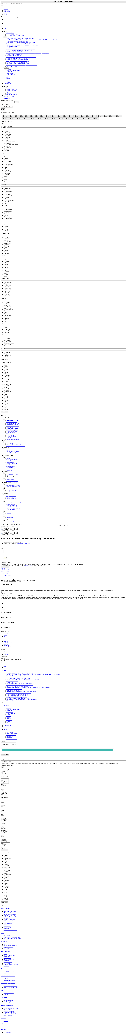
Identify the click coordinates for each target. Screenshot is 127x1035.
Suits (7, 475)
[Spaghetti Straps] (4, 847)
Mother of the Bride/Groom (11, 144)
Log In (5, 14)
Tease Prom (9, 470)
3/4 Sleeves (7, 340)
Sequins (7, 253)
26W (34, 119)
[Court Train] (4, 822)
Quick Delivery (27, 543)
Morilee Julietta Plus (11, 436)
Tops (6, 179)
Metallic (7, 226)
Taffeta (6, 274)
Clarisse (8, 458)
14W (112, 116)
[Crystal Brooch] (4, 809)
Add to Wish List (4, 567)
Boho (6, 158)
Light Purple (8, 384)
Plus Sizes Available (9, 200)
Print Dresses (8, 170)
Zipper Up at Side (9, 218)
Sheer (6, 215)
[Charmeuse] (3, 812)
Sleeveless (7, 346)
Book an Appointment (16, 3)
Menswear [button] (6, 471)
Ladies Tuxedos (10, 479)
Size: (2, 548)
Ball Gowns (8, 157)
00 (12, 116)
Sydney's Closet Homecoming (13, 486)
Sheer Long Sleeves (9, 343)
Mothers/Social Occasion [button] (7, 1005)
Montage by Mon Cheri (11, 505)
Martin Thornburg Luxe (12, 430)
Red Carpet (7, 149)
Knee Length (8, 289)
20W (13, 119)
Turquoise (7, 374)
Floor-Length (8, 288)
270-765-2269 (4, 3)
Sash (6, 252)
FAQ (5, 636)
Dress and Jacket (9, 160)
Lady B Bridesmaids (11, 452)
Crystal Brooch (8, 241)
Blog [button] (5, 670)
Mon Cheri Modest (10, 432)
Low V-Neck (8, 308)
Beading (7, 238)
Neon (6, 228)
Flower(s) (7, 246)
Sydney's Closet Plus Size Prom (13, 468)
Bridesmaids (8, 133)
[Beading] (4, 806)
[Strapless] (4, 848)
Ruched (7, 201)
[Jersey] (3, 815)
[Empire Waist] (4, 832)
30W (48, 119)
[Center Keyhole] (5, 788)
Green (6, 369)
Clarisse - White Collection (12, 423)
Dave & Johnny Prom (11, 463)
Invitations (8, 513)
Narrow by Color (7, 362)
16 (60, 116)
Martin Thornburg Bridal (12, 428)
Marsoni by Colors (10, 504)
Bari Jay (8, 450)
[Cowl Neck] (4, 825)
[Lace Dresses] (5, 783)
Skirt (6, 176)
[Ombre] (2, 802)
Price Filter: (5, 106)
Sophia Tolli (9, 437)
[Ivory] (5, 558)
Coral (6, 397)
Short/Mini (7, 291)
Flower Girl (7, 140)
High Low (7, 194)
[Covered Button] (4, 792)
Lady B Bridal (9, 427)
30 (100, 116)
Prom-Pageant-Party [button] (6, 951)
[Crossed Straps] (4, 793)
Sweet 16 (7, 150)
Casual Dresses (8, 134)
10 (42, 116)
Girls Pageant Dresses (10, 141)
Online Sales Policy (5, 569)
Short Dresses (8, 174)
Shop (5, 666)
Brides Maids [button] (4, 941)
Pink (6, 387)
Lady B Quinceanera (11, 496)
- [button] (4, 419)
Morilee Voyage (10, 435)
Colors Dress (9, 460)
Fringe (6, 247)
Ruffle (6, 250)
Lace (6, 249)
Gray (6, 406)
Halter (6, 303)
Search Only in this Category (9, 104)
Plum (6, 393)
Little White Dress (9, 164)
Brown (6, 403)
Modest (6, 167)
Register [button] (6, 729)
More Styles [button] (6, 519)
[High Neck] (4, 827)
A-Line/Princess (8, 327)
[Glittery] (2, 798)
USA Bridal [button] (6, 705)
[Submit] (17, 17)
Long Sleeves (8, 341)
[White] (7, 558)
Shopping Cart (7, 11)
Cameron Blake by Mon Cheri (13, 502)
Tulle (6, 276)
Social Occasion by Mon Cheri (13, 508)
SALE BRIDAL (10, 443)
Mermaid (7, 330)
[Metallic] (2, 800)
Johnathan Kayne (10, 466)
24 (83, 116)
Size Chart (3, 568)
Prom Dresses (8, 146)
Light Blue (7, 375)
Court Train (7, 287)
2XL (96, 119)
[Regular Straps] (4, 846)
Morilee (8, 434)
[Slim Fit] (4, 835)
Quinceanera (8, 147)
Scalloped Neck (8, 314)
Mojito (6, 366)
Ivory (6, 399)
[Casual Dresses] (6, 775)
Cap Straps (7, 352)
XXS (62, 119)
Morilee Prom (9, 467)
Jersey (6, 264)
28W (41, 119)
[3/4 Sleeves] (5, 839)
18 (65, 116)
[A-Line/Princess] (4, 831)
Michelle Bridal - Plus (11, 431)
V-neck (6, 321)
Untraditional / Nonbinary (12, 481)
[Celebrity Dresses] (5, 787)
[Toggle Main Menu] (1, 26)
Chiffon (7, 261)
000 (6, 116)
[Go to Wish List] (2, 5)
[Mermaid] (4, 834)
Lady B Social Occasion (12, 506)
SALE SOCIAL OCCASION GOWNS (15, 446)
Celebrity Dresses (9, 190)
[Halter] (4, 826)
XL (90, 119)
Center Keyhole (8, 191)
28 (94, 116)
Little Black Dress (9, 163)
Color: (2, 555)
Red (6, 394)
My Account (6, 10)
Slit (6, 203)
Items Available (7, 575)
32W (55, 119)
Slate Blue (7, 376)
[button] (5, 28)
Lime (6, 371)
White (6, 409)
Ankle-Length (8, 282)
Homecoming (8, 143)
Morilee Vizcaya (10, 497)
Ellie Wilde (9, 464)
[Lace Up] (4, 794)
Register (5, 13)
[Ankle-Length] (4, 818)
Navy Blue (7, 379)
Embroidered (8, 243)
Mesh (6, 267)
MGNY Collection (10, 509)
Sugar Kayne (9, 492)
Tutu (6, 180)
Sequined (7, 271)
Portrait (6, 312)
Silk (6, 273)
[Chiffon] (3, 813)
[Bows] (4, 807)
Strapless (7, 318)
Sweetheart (7, 320)
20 (71, 116)
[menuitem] (65, 9)
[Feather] (3, 814)
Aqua (6, 372)
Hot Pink (7, 388)
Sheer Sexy (7, 173)
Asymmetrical (8, 284)
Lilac (6, 382)
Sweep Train (8, 292)
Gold (6, 402)
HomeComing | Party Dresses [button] (8, 983)
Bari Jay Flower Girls (11, 490)
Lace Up (7, 212)
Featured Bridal (10, 521)
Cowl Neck (7, 302)
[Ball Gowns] (5, 779)
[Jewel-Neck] (4, 828)
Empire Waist (8, 329)
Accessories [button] (3, 1018)
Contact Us (6, 633)
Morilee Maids (9, 454)
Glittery (7, 225)
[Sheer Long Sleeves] (5, 841)
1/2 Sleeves (7, 338)
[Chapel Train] (4, 821)
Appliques (7, 237)
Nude (6, 400)
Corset (6, 193)
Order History (7, 653)
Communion (8, 137)
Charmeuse (7, 260)
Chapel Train (8, 285)
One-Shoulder (8, 311)
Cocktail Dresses (9, 135)
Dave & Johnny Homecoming (13, 485)
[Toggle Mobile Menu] (1, 662)
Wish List (6, 9)
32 (106, 116)
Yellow (6, 365)
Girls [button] (2, 990)
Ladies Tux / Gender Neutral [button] (10, 476)
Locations (6, 644)
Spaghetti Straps (8, 355)
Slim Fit (7, 332)
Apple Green (8, 368)
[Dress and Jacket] (5, 781)
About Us (6, 641)
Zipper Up (7, 217)
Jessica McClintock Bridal (12, 426)
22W (20, 119)
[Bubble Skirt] (5, 785)
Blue (6, 378)
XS (68, 119)
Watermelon (8, 391)
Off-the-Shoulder (9, 309)
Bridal (6, 131)
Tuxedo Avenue (7, 725)
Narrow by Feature (7, 126)
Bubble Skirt (8, 188)
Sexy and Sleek (8, 171)
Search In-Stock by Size (8, 112)
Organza (7, 268)
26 (88, 116)
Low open (7, 214)
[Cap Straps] (4, 844)
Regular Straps (8, 354)
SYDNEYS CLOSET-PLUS (13, 439)
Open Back (7, 197)
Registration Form (28, 565)
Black (6, 404)
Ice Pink (7, 385)
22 (77, 116)
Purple (6, 381)
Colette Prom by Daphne (12, 459)
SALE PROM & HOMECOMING (14, 444)
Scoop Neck (8, 315)
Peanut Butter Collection (12, 474)
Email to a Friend (5, 571)
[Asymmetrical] (4, 819)
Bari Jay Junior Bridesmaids (12, 451)
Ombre (6, 229)
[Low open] (4, 796)
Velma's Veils (9, 517)
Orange (7, 396)
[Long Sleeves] (5, 840)
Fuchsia (7, 390)
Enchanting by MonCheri (12, 424)
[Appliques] (4, 805)
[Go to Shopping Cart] (1, 5)
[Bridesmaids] (6, 773)
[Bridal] (6, 772)
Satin (6, 270)
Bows (6, 240)
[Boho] (5, 780)
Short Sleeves (8, 344)
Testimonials (6, 645)
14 (54, 116)
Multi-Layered (8, 196)
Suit (6, 177)
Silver (6, 407)
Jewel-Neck (8, 306)
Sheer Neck (7, 317)
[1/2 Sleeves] (5, 838)
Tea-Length (7, 294)
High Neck (7, 305)
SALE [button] (5, 440)
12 (48, 116)
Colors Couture (10, 462)
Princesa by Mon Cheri (11, 498)
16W (119, 116)
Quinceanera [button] (4, 997)
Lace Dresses (8, 161)
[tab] (65, 428)
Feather (6, 244)
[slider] (114, 750)
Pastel (6, 230)
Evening (7, 138)
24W (27, 119)
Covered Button (8, 209)
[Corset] (5, 789)
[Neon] (2, 801)
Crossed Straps (8, 211)
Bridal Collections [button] (5, 908)
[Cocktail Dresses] (6, 776)
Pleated (6, 198)
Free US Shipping (8, 646)
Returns (5, 635)
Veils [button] (5, 514)
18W (6, 119)
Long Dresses (8, 165)
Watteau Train (8, 295)
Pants (6, 168)
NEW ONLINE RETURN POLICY (63, 1)
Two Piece (7, 182)
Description (6, 574)
